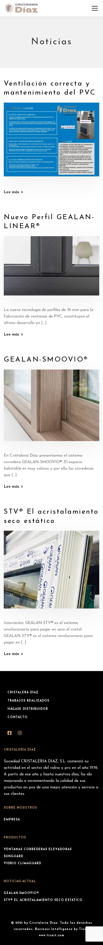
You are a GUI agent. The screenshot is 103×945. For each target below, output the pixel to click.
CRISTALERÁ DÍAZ (23, 692)
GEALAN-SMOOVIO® (46, 359)
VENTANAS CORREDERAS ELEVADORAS (38, 849)
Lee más (11, 192)
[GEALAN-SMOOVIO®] (51, 409)
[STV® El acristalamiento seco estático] (51, 573)
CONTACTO (18, 717)
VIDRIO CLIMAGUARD (22, 863)
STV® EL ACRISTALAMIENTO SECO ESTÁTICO (43, 900)
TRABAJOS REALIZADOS (28, 700)
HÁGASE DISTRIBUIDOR (28, 709)
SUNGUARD (13, 856)
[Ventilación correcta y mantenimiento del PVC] (51, 143)
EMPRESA (12, 819)
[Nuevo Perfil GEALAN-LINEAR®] (51, 269)
